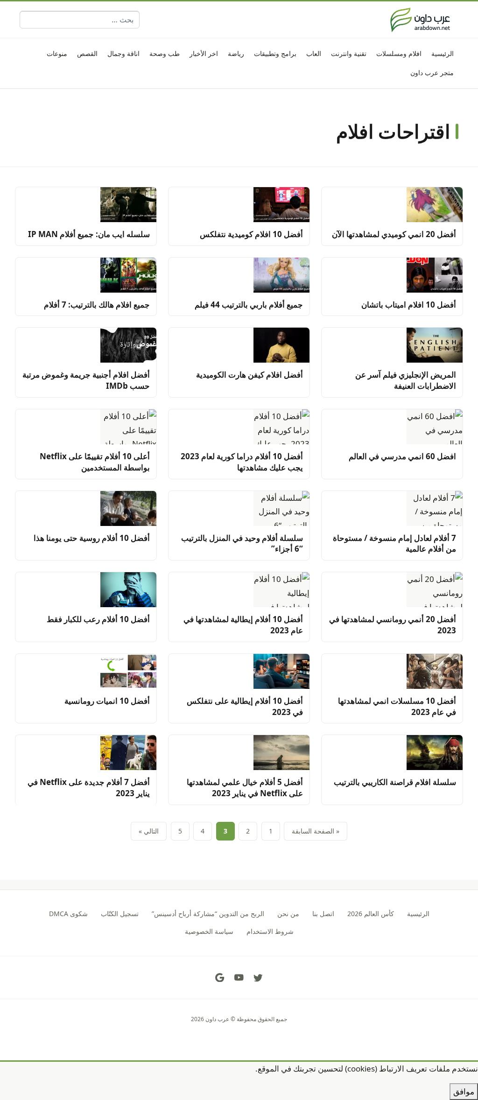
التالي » (149, 831)
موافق (463, 1091)
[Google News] (219, 977)
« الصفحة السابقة (315, 831)
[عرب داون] (420, 19)
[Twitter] (258, 977)
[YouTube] (239, 977)
